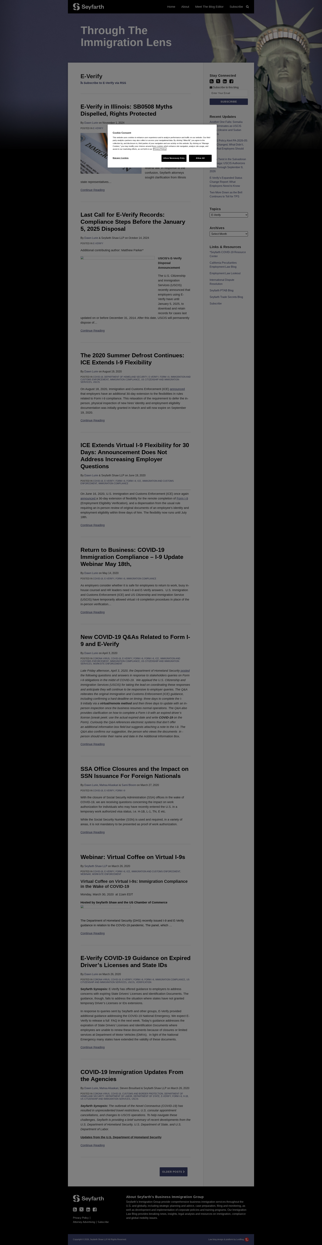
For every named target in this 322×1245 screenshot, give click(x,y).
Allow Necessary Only (173, 158)
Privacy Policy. (159, 149)
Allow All (200, 158)
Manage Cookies (121, 158)
